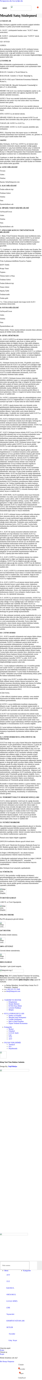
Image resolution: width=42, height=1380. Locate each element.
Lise (10, 1035)
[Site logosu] (21, 10)
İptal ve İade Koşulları (16, 1021)
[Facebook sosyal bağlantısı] (19, 3)
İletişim (11, 1010)
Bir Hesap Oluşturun (7, 1361)
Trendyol (12, 1044)
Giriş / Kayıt (13, 1340)
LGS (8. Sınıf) (13, 1033)
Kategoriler (8, 1027)
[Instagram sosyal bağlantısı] (23, 3)
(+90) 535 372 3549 (13, 989)
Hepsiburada (13, 1048)
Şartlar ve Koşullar (15, 1015)
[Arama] (39, 1265)
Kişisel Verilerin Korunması (18, 1023)
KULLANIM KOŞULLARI (14, 1013)
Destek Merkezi (14, 1004)
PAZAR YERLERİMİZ (12, 1043)
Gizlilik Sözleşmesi (15, 1019)
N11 (10, 1046)
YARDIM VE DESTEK (12, 1000)
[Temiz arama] (35, 1265)
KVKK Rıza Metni (15, 1006)
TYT (10, 1037)
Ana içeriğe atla (17, 1)
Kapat (2, 1350)
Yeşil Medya (12, 1066)
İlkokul (11, 1029)
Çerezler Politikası (15, 1008)
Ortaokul (12, 1031)
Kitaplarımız (13, 1002)
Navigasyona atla (6, 1)
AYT (10, 1039)
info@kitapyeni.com (13, 991)
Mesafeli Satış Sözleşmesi (17, 1017)
